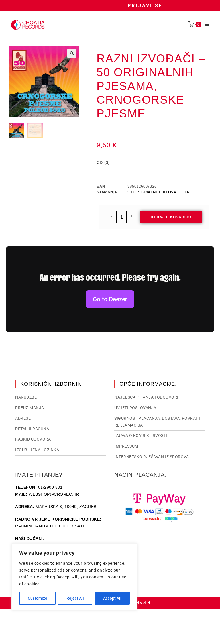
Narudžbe (26, 397)
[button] (71, 53)
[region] (74, 577)
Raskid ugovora (33, 439)
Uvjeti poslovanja (135, 407)
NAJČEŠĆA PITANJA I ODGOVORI (146, 397)
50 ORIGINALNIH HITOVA (151, 192)
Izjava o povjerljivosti (140, 435)
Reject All (75, 598)
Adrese (23, 418)
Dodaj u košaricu (171, 217)
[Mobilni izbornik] (205, 24)
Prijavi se (145, 5)
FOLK (184, 192)
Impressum (126, 446)
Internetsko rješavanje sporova (151, 456)
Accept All (112, 598)
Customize (37, 598)
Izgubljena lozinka (37, 450)
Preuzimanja (29, 407)
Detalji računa (32, 429)
